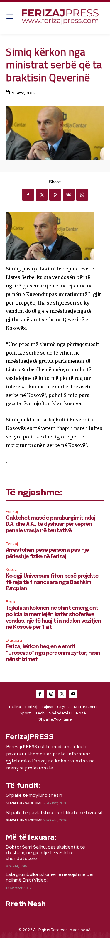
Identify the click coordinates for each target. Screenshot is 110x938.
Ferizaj (12, 511)
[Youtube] (73, 694)
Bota (10, 601)
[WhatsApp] (82, 195)
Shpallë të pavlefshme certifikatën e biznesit (54, 812)
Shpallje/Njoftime (24, 803)
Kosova (12, 569)
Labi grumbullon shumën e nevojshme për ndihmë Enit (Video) (50, 877)
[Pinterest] (55, 195)
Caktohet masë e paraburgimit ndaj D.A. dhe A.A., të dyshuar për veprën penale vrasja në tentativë (50, 524)
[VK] (69, 195)
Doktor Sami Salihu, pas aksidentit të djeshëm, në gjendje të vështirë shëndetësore (45, 852)
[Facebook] (28, 195)
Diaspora (14, 640)
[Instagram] (51, 694)
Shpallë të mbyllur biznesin (34, 795)
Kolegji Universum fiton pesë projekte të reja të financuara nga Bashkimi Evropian (52, 582)
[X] (42, 195)
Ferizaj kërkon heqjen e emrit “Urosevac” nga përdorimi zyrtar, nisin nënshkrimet (53, 653)
